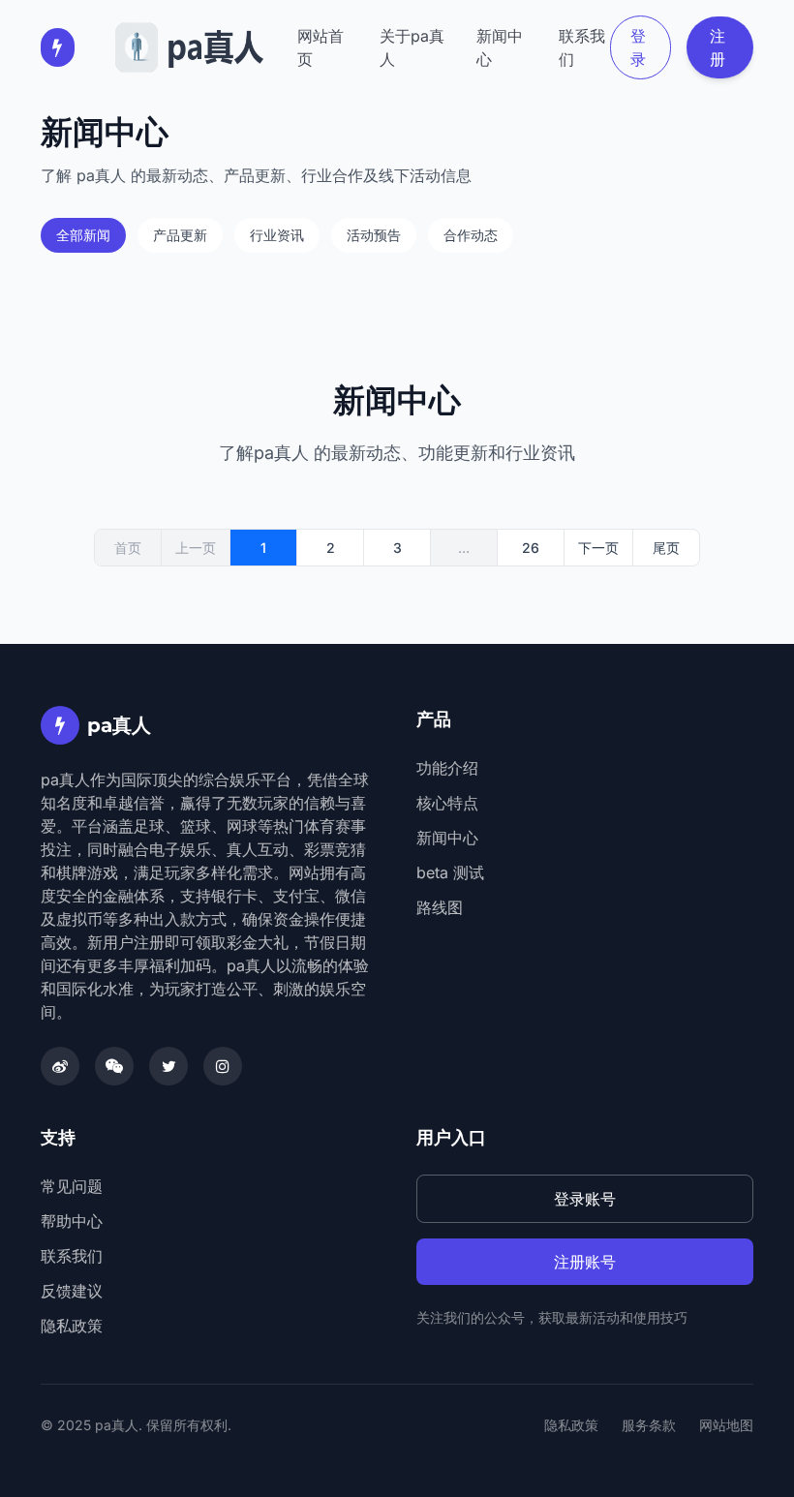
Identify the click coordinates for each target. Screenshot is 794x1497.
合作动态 (470, 235)
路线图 (439, 907)
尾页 (666, 547)
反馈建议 (72, 1290)
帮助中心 (72, 1221)
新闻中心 (499, 47)
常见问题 (72, 1186)
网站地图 (726, 1425)
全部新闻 (83, 235)
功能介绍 (447, 768)
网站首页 (320, 47)
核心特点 (447, 802)
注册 (717, 47)
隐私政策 (72, 1325)
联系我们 (582, 47)
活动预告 (374, 235)
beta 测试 (450, 872)
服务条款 (649, 1425)
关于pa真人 (412, 47)
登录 (638, 47)
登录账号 (585, 1198)
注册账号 (585, 1261)
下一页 (598, 547)
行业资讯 (277, 235)
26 (530, 547)
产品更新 (180, 235)
